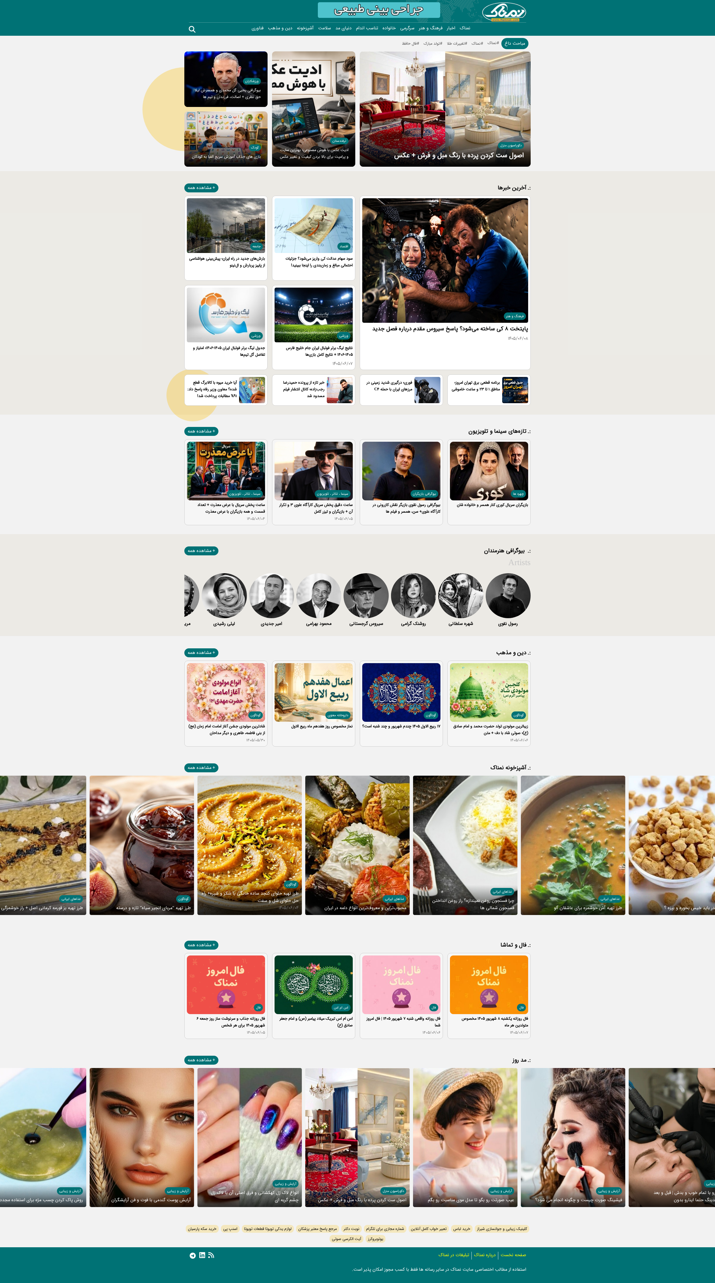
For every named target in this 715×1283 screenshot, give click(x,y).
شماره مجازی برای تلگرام (385, 1229)
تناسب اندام (367, 28)
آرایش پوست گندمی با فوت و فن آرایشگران (151, 1199)
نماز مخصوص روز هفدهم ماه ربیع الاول (322, 726)
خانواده (389, 28)
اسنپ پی (230, 1229)
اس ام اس (341, 1007)
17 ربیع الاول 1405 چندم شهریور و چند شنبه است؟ (401, 726)
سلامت (324, 28)
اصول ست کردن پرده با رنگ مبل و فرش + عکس (459, 155)
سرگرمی (407, 28)
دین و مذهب (280, 28)
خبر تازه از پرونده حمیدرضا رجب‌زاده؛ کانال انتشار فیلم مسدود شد (304, 389)
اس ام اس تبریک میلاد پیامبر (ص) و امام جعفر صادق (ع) (316, 1022)
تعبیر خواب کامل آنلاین (429, 1229)
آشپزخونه (305, 28)
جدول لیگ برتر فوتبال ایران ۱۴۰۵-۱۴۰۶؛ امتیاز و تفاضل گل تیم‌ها (229, 351)
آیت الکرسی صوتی (346, 1239)
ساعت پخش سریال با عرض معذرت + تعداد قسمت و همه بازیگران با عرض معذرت (231, 508)
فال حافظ (409, 43)
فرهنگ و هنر (430, 28)
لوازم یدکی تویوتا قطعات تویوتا (268, 1229)
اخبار (451, 28)
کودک (255, 147)
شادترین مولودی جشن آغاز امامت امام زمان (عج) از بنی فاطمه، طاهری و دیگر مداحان (227, 729)
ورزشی (343, 335)
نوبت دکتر (351, 1229)
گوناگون (519, 715)
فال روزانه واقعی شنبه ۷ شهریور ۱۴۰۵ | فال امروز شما (403, 1022)
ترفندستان (339, 141)
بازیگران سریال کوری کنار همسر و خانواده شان (492, 505)
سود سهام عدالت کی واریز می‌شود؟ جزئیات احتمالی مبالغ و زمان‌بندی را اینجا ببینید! (319, 261)
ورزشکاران (252, 81)
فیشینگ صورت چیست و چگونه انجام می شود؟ (578, 1199)
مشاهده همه (199, 187)
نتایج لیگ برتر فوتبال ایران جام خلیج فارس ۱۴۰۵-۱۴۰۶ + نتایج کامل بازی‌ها (319, 351)
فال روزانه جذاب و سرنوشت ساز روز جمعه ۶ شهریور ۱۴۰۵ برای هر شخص (231, 1022)
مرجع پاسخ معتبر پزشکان (317, 1229)
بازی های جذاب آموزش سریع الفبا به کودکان (226, 157)
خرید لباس (461, 1229)
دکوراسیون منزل (511, 145)
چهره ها (518, 493)
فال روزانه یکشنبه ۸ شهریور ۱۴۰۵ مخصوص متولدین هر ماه (495, 1022)
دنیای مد (343, 28)
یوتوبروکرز (375, 1239)
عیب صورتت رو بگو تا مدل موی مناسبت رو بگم (471, 1199)
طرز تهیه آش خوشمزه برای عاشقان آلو (588, 907)
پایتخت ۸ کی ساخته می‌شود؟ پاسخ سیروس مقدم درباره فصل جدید (450, 328)
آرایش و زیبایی (609, 1191)
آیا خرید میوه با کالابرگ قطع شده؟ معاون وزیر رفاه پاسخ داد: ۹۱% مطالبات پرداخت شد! (212, 389)
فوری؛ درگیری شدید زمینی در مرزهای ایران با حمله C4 (389, 385)
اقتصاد (344, 246)
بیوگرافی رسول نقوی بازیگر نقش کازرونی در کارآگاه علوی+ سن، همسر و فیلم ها (406, 508)
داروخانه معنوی (338, 715)
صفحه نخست (513, 1254)
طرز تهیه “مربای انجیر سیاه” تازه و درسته (153, 907)
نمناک (465, 28)
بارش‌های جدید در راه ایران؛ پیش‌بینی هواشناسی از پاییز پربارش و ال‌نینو (227, 261)
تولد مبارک (432, 43)
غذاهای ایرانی (610, 899)
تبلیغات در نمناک (453, 1254)
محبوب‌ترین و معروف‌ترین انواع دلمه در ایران (365, 907)
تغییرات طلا (456, 43)
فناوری (257, 28)
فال (521, 1007)
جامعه (256, 246)
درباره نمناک (485, 1254)
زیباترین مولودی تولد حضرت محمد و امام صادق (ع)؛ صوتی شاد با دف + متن (490, 729)
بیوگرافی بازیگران (424, 493)
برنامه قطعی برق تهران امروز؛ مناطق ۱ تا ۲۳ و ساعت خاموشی (476, 385)
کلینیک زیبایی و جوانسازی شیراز (502, 1229)
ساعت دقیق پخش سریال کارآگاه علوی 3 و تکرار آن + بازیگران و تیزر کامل (316, 508)
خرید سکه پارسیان (202, 1229)
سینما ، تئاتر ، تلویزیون (332, 493)
